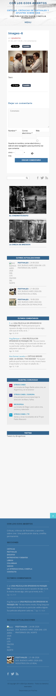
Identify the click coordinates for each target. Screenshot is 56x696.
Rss (47, 178)
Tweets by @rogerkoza (16, 436)
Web (38, 130)
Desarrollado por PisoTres (28, 690)
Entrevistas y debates (17, 558)
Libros (10, 560)
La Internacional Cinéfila (19, 569)
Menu (28, 22)
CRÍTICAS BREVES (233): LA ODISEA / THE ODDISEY (25, 357)
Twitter (42, 178)
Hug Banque (14, 338)
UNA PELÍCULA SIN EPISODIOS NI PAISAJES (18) (23, 339)
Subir (53, 515)
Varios (10, 566)
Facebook (38, 178)
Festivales (12, 552)
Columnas (12, 563)
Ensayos (11, 555)
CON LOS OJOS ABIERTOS (28, 3)
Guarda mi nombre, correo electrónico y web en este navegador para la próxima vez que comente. (25, 145)
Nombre (12, 130)
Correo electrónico (27, 131)
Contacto (11, 572)
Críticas (11, 549)
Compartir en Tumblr (26, 46)
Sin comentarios (30, 41)
